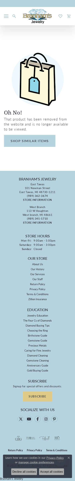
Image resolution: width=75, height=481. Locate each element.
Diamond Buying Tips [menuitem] (38, 325)
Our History (37, 269)
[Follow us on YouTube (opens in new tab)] (29, 419)
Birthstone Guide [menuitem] (37, 335)
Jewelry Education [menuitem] (37, 315)
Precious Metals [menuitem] (37, 345)
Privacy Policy (37, 289)
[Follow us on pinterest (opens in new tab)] (54, 419)
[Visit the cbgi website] (18, 438)
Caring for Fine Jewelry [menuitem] (37, 350)
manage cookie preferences (36, 462)
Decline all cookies (24, 471)
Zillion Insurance (37, 299)
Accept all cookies (51, 471)
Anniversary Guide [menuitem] (37, 365)
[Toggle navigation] (6, 16)
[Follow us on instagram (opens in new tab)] (46, 419)
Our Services (37, 274)
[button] (14, 16)
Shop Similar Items (30, 140)
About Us (37, 264)
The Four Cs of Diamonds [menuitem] (37, 320)
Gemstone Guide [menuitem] (37, 340)
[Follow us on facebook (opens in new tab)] (37, 419)
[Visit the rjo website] (57, 438)
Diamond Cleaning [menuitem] (37, 355)
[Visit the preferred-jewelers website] (44, 438)
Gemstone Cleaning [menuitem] (37, 360)
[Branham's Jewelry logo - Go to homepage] (37, 16)
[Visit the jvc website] (30, 438)
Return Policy (37, 284)
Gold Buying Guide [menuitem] (37, 370)
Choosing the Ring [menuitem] (37, 330)
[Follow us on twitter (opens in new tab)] (21, 419)
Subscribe (37, 396)
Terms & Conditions (37, 294)
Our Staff (37, 279)
